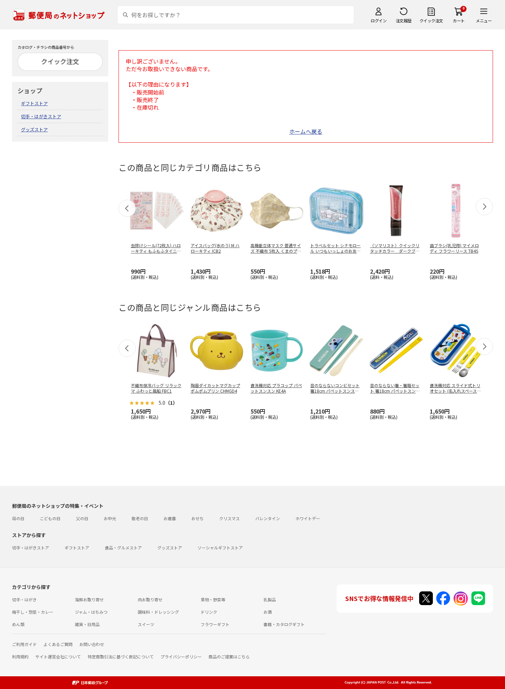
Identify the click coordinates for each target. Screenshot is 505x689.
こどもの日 (50, 518)
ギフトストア (34, 103)
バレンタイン (267, 518)
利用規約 (20, 656)
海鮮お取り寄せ (89, 599)
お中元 (110, 518)
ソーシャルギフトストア (220, 547)
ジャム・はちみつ (91, 612)
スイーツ (146, 624)
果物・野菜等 (213, 599)
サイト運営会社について (58, 656)
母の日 (18, 518)
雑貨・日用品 (87, 624)
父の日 (82, 518)
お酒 (267, 612)
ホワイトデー (307, 518)
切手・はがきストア (41, 116)
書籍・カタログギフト (284, 624)
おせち (197, 518)
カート (459, 20)
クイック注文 (431, 20)
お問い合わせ (91, 644)
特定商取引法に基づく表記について (121, 656)
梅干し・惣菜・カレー (32, 612)
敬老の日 (140, 518)
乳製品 (269, 599)
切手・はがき (24, 599)
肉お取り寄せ (150, 599)
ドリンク (209, 612)
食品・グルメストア (123, 547)
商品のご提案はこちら (229, 656)
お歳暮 (170, 518)
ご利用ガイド (24, 644)
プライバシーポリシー (181, 656)
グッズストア (34, 129)
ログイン (378, 20)
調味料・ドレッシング (158, 612)
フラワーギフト (215, 624)
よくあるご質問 (58, 644)
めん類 (18, 624)
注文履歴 (404, 20)
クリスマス (229, 518)
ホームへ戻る (305, 131)
